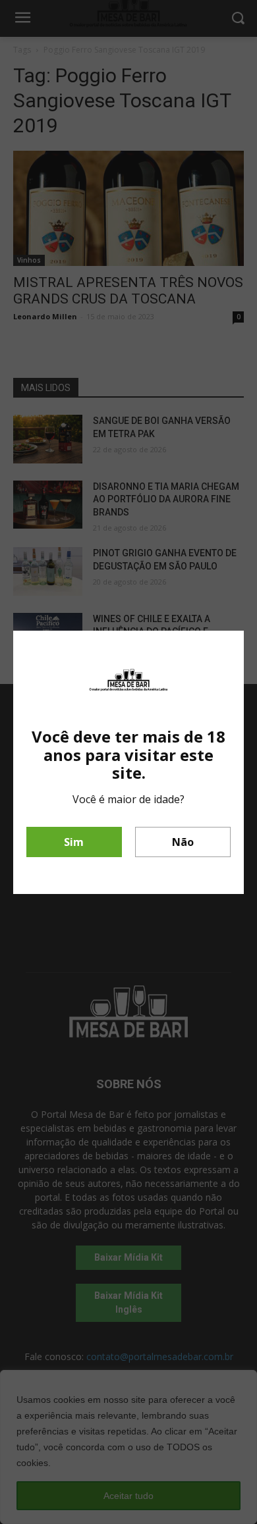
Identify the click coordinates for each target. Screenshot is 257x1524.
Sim (74, 842)
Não (183, 842)
